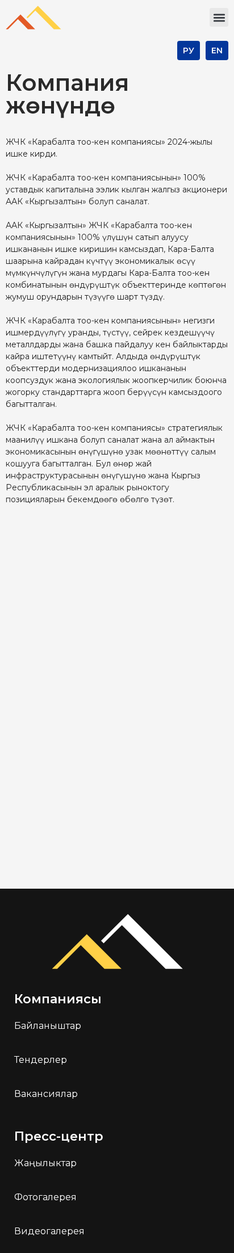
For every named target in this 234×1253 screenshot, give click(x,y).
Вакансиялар (46, 1093)
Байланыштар (47, 1025)
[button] (219, 17)
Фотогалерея (45, 1197)
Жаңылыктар (45, 1163)
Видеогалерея (49, 1231)
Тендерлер (40, 1059)
